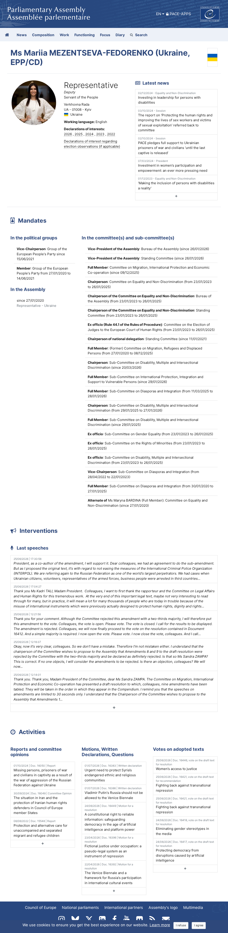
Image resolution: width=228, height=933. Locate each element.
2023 (100, 134)
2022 (111, 134)
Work (64, 35)
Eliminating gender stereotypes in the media (185, 827)
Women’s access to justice (185, 765)
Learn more (160, 925)
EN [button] (158, 14)
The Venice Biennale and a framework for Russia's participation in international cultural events (113, 874)
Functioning (84, 35)
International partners (123, 907)
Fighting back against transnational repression (185, 784)
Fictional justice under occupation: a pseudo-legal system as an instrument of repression (113, 847)
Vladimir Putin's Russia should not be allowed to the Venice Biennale (114, 793)
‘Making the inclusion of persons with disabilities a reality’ (176, 183)
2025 (79, 134)
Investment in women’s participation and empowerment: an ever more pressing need (172, 166)
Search (141, 35)
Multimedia (193, 907)
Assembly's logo (163, 907)
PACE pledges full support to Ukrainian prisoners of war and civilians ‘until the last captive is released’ (171, 146)
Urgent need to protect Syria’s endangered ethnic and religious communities (113, 773)
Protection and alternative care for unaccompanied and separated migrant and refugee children (40, 828)
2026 (68, 134)
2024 (89, 134)
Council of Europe (40, 907)
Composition (43, 35)
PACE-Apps (180, 14)
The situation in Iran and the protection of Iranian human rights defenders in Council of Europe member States (43, 803)
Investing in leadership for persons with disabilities (169, 98)
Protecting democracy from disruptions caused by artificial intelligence (185, 851)
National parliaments (80, 907)
